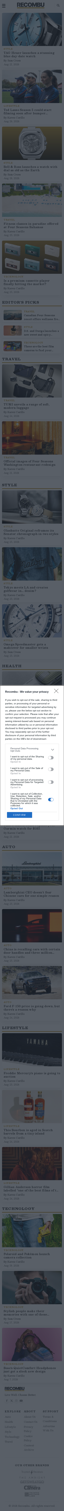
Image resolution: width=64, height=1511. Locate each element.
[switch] (51, 757)
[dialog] (32, 755)
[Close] (57, 692)
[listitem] (32, 749)
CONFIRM (19, 815)
